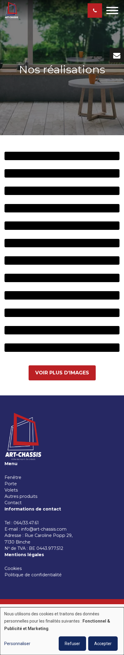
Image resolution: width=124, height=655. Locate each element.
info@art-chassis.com (44, 529)
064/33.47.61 (27, 523)
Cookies (14, 568)
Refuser (72, 643)
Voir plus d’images (62, 373)
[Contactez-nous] (117, 55)
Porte (11, 483)
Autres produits (21, 496)
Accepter (103, 643)
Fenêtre (13, 477)
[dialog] (62, 631)
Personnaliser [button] (17, 643)
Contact (13, 502)
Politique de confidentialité (33, 574)
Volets (11, 490)
